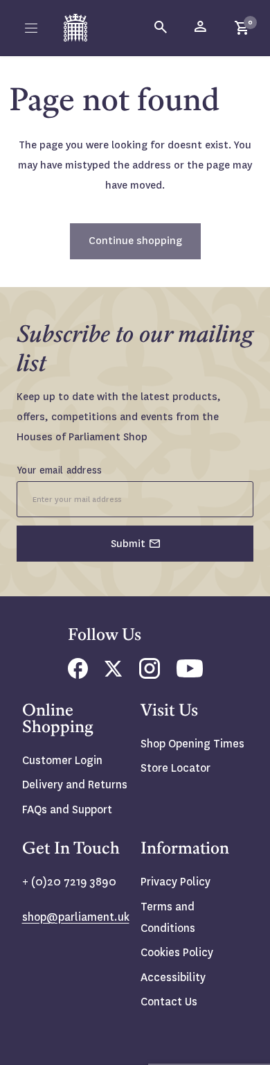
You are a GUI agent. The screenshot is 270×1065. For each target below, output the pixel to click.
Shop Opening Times (192, 743)
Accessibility (173, 977)
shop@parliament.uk (75, 917)
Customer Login (62, 760)
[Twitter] (114, 673)
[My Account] (201, 28)
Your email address (59, 470)
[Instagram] (149, 675)
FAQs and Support (67, 809)
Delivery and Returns (74, 784)
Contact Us (169, 1001)
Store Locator (175, 768)
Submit (128, 544)
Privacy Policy (175, 881)
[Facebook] (78, 675)
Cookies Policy (177, 952)
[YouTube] (190, 673)
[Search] (161, 28)
